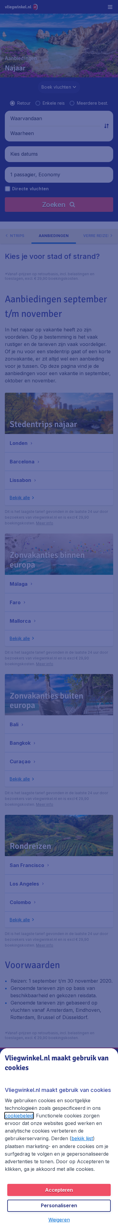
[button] (59, 1220)
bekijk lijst (82, 1138)
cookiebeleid (19, 1116)
